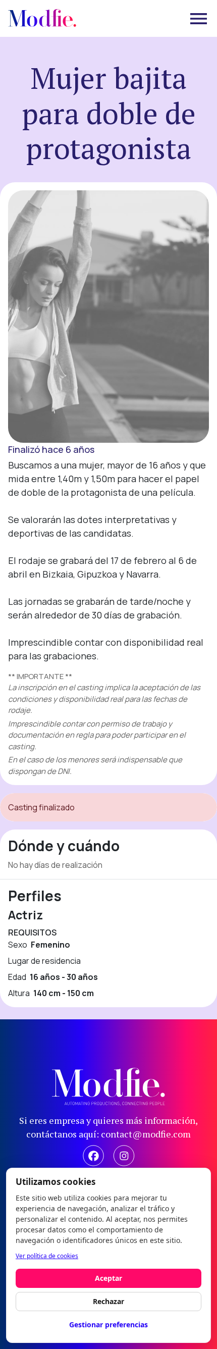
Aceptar (108, 1278)
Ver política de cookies (47, 1256)
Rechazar (108, 1301)
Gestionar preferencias (108, 1324)
